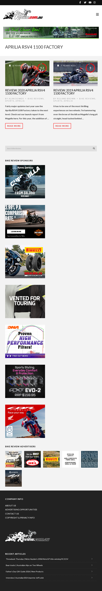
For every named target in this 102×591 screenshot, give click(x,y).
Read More (14, 126)
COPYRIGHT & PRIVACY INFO (20, 517)
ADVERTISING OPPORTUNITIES (21, 509)
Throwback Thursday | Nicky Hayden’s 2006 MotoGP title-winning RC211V (37, 559)
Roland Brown (66, 98)
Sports (9, 101)
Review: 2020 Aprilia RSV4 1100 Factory (25, 91)
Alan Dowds (16, 98)
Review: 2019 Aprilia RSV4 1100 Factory (73, 91)
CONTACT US (12, 513)
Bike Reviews (36, 98)
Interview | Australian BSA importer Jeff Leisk (25, 578)
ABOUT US (10, 505)
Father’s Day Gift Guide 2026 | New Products (24, 571)
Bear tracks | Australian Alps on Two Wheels (24, 565)
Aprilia (20, 101)
